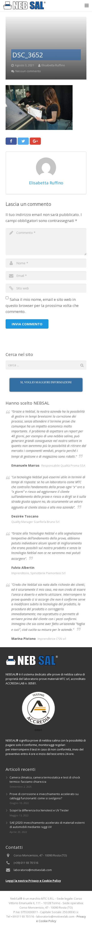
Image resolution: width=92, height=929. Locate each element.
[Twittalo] (23, 141)
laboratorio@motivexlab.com (33, 870)
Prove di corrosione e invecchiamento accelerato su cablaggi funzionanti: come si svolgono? (44, 796)
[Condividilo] (11, 141)
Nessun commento (28, 71)
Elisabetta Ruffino (53, 65)
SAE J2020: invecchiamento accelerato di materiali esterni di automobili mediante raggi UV (47, 825)
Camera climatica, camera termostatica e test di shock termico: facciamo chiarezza (45, 780)
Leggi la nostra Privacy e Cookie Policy (33, 881)
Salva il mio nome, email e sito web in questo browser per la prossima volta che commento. (42, 305)
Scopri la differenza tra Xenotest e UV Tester (39, 810)
